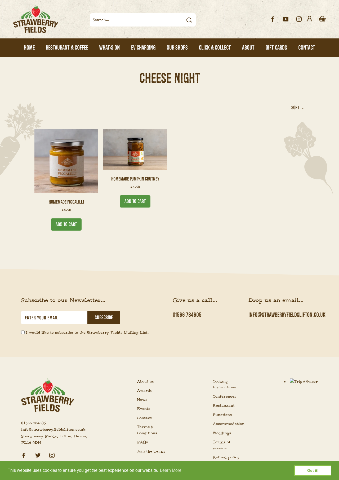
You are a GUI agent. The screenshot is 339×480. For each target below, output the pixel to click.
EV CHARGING (143, 47)
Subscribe (104, 317)
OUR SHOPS (177, 47)
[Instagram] (52, 454)
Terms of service (221, 445)
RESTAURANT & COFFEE (67, 47)
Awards (144, 390)
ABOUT (248, 47)
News (142, 399)
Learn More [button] (170, 470)
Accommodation (227, 423)
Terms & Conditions (147, 430)
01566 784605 (187, 314)
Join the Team (151, 451)
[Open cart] (322, 19)
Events (143, 408)
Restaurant (224, 405)
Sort (295, 107)
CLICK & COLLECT (215, 47)
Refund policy (226, 457)
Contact (144, 418)
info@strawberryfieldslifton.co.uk (286, 314)
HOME (29, 47)
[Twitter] (38, 454)
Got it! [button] (313, 470)
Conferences (224, 396)
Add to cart (66, 224)
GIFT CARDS (276, 47)
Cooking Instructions (224, 384)
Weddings (222, 433)
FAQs (142, 442)
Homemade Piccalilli (66, 202)
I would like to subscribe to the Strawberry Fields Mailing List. (87, 332)
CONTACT (306, 47)
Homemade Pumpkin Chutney (135, 179)
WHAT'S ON (109, 47)
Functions (222, 414)
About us (145, 381)
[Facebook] (23, 454)
